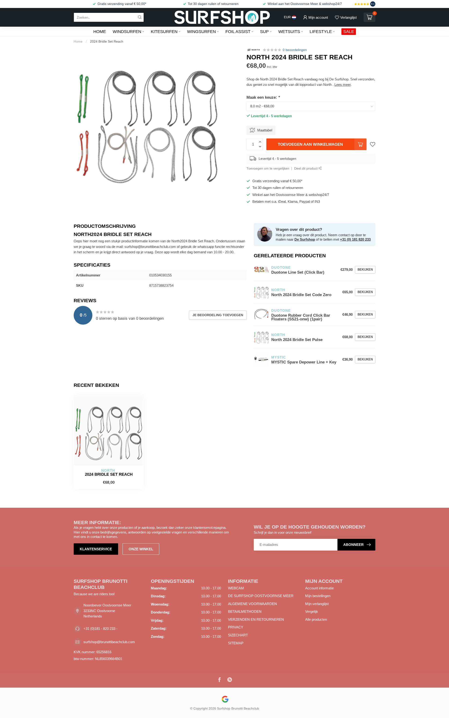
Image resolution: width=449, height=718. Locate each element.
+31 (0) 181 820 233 (355, 239)
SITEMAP (235, 643)
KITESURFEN (164, 31)
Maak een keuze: (263, 97)
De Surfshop (304, 239)
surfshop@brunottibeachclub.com (109, 642)
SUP (264, 31)
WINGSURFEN (201, 31)
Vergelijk (311, 611)
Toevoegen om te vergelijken (267, 168)
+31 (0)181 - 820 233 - (100, 629)
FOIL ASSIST (237, 31)
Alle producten (316, 619)
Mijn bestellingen (317, 596)
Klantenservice (96, 549)
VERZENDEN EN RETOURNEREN (256, 619)
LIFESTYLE (321, 31)
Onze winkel (141, 549)
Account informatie (319, 588)
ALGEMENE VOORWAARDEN (252, 604)
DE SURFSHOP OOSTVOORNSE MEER (260, 596)
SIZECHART (238, 635)
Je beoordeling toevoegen (217, 315)
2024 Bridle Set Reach (106, 41)
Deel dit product (306, 168)
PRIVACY (235, 627)
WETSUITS (289, 31)
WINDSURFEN (127, 31)
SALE (348, 31)
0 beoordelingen (295, 50)
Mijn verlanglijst (317, 604)
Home (99, 31)
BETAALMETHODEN (244, 611)
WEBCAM (236, 588)
